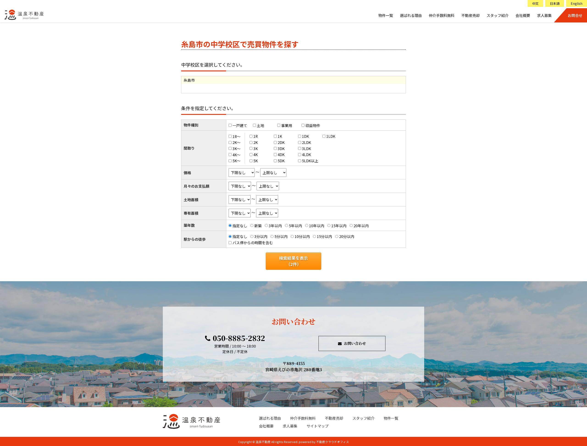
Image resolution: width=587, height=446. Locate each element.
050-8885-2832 (239, 338)
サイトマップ (318, 426)
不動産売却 (470, 15)
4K (255, 154)
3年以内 (275, 225)
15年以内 (338, 225)
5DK (281, 160)
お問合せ (575, 15)
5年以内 (295, 225)
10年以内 (316, 225)
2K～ (237, 142)
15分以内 (324, 236)
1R (255, 136)
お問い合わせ (355, 343)
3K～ (237, 148)
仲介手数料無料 (441, 15)
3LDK (306, 148)
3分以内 (260, 236)
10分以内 (302, 236)
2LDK (306, 142)
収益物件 (312, 125)
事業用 (286, 125)
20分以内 (346, 236)
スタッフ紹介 (498, 15)
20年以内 (361, 225)
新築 (258, 225)
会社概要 (522, 15)
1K (280, 136)
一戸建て (240, 125)
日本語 (554, 3)
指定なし (240, 225)
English (576, 3)
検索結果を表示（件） (293, 261)
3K (255, 148)
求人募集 (544, 15)
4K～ (237, 154)
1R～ (237, 136)
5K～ (237, 160)
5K (255, 160)
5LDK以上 (310, 160)
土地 (260, 125)
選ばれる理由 (411, 15)
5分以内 (281, 236)
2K (255, 142)
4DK (281, 154)
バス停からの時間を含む (253, 242)
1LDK (330, 136)
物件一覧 (385, 15)
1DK (305, 136)
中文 (535, 3)
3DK (281, 148)
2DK (281, 142)
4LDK (306, 154)
